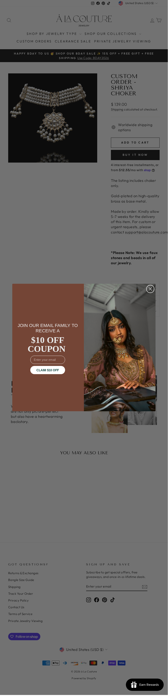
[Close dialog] (150, 289)
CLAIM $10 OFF (47, 370)
